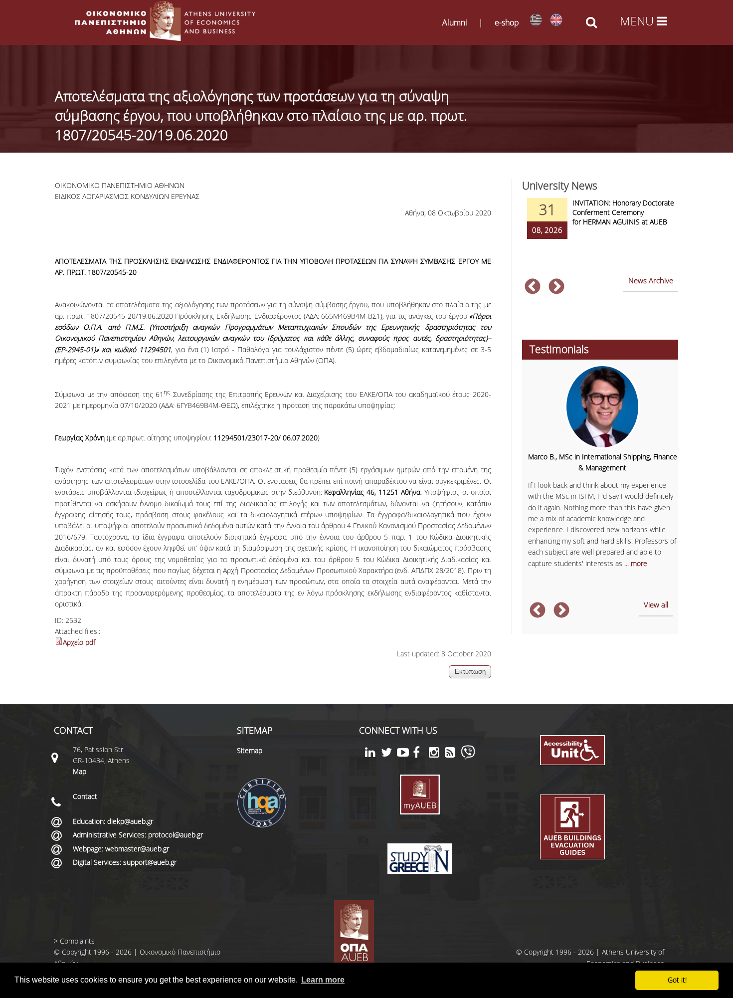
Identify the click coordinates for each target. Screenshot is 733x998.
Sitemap (249, 750)
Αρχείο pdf (79, 642)
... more (635, 563)
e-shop (507, 22)
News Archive (650, 280)
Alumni (454, 22)
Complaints (77, 941)
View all (656, 604)
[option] (600, 225)
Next (556, 287)
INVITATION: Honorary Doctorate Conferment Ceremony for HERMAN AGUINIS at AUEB (623, 212)
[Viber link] (468, 757)
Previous (532, 287)
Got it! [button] (677, 980)
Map (79, 771)
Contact (85, 796)
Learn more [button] (323, 980)
